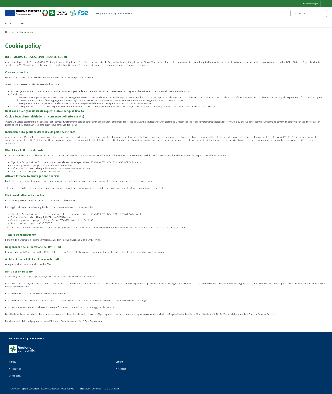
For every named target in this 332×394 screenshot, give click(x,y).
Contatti (119, 361)
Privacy (12, 361)
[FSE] (79, 11)
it (323, 3)
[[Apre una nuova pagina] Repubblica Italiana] (45, 11)
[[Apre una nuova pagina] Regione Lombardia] (59, 11)
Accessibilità (15, 368)
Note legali (121, 368)
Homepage (10, 32)
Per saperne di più (310, 3)
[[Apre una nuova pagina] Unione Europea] (23, 11)
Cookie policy (15, 375)
